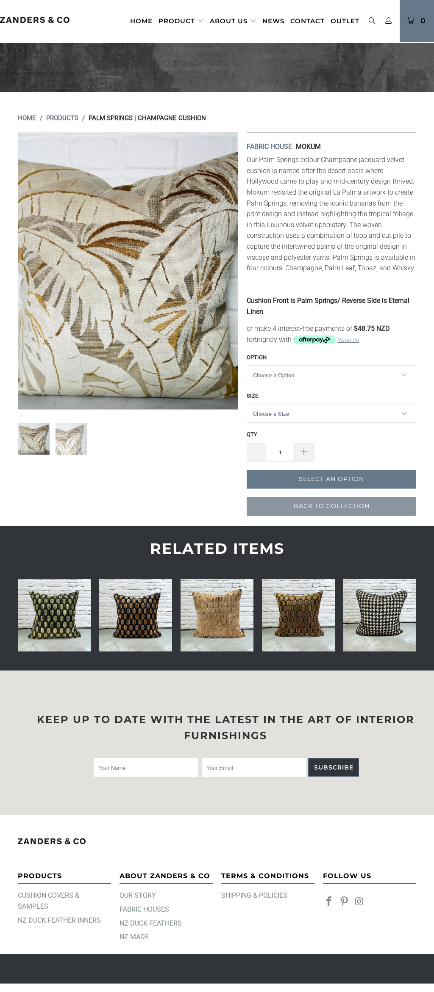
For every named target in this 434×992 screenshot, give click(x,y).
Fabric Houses (144, 909)
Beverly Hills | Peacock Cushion (298, 615)
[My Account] (388, 21)
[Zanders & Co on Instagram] (359, 901)
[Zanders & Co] (35, 20)
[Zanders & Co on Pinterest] (344, 901)
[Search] (371, 21)
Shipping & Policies (254, 895)
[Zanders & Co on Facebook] (329, 901)
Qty (252, 434)
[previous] (29, 270)
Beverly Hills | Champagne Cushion (217, 615)
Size (252, 396)
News (273, 21)
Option (257, 357)
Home (141, 21)
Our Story (138, 895)
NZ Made (134, 937)
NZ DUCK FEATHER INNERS (59, 920)
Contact (307, 21)
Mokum (308, 147)
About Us (230, 21)
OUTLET (345, 21)
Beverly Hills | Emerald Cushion (54, 615)
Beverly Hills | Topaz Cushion (135, 615)
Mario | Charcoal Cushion (379, 615)
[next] (226, 270)
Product (178, 21)
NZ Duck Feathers (151, 923)
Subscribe (333, 767)
